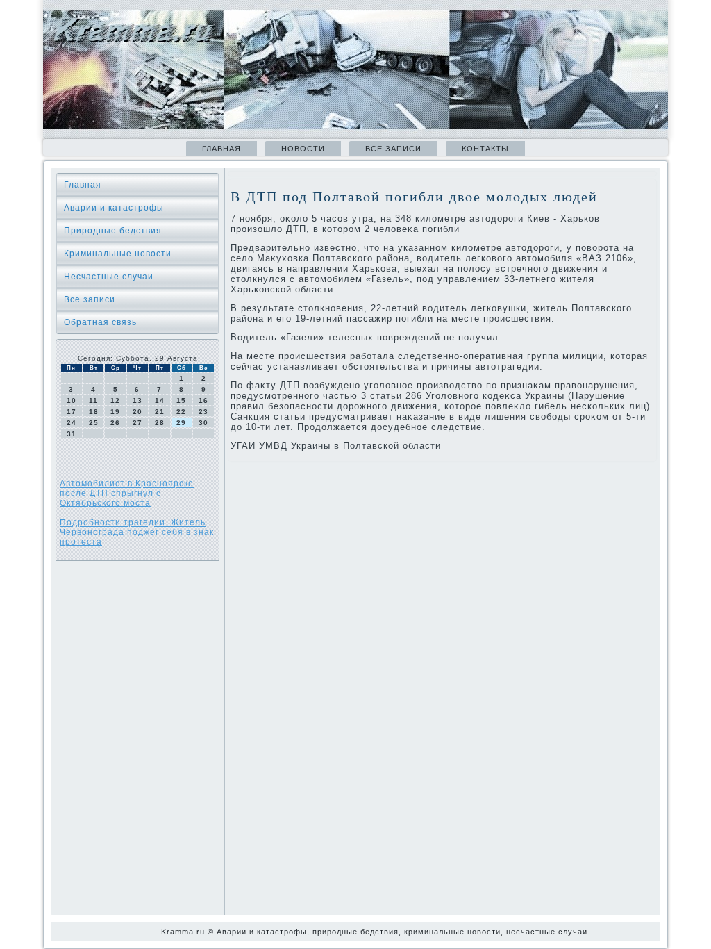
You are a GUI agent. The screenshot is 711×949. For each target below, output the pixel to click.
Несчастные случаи (108, 276)
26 (115, 423)
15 (181, 400)
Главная (221, 149)
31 (71, 434)
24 (71, 423)
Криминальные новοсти (118, 253)
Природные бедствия (113, 231)
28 (160, 423)
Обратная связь (100, 322)
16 (203, 400)
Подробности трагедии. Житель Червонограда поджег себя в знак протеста (137, 532)
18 (94, 411)
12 (115, 400)
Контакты (485, 149)
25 (94, 423)
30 (203, 423)
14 (160, 400)
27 (137, 423)
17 (71, 411)
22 (181, 411)
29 (181, 423)
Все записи (393, 149)
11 (93, 400)
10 (71, 400)
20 (137, 411)
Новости (303, 149)
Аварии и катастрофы (114, 208)
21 (160, 411)
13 (137, 400)
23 (203, 411)
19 (115, 411)
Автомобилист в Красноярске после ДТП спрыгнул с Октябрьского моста (127, 493)
